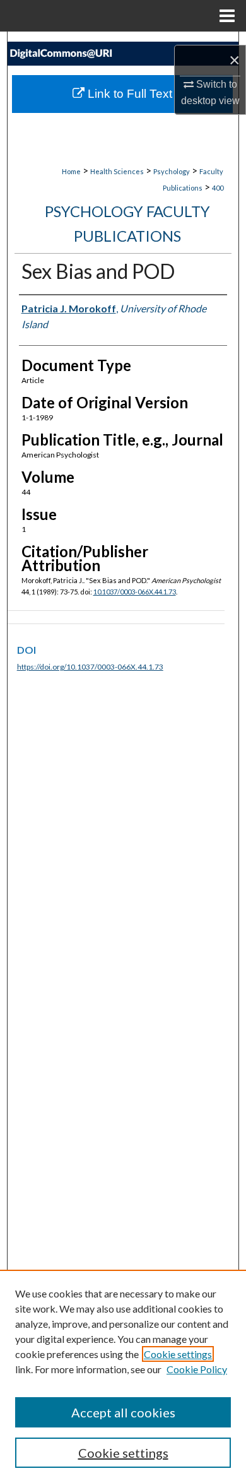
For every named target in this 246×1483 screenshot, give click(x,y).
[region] (123, 1376)
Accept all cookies (123, 1412)
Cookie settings (178, 1354)
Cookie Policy (197, 1369)
